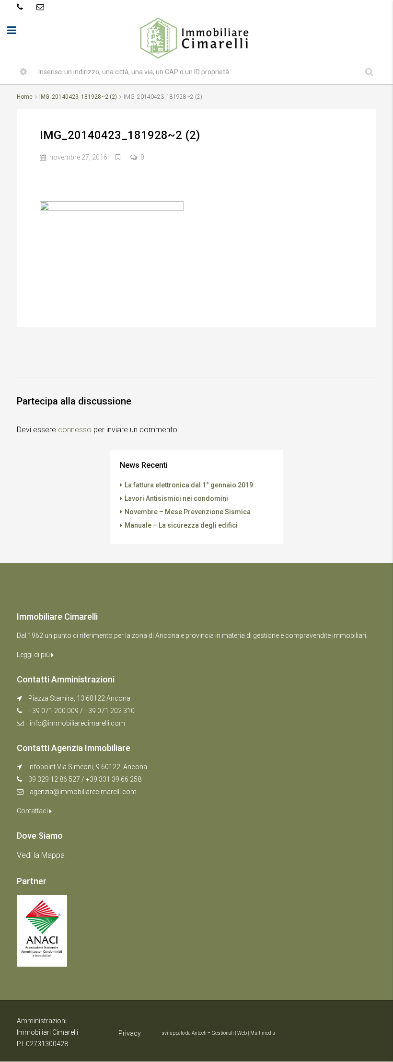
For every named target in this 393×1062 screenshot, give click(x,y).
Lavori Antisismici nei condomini (176, 498)
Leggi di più (34, 654)
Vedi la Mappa (41, 855)
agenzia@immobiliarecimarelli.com (83, 792)
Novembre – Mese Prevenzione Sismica (188, 512)
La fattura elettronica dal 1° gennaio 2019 (189, 485)
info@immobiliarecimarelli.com (77, 723)
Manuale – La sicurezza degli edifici (181, 525)
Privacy (129, 1033)
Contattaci (33, 811)
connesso (75, 429)
